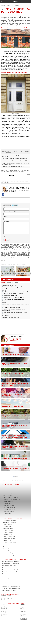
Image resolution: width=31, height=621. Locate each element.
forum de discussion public (7, 248)
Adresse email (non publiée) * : (10, 211)
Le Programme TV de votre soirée (10, 563)
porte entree (15, 171)
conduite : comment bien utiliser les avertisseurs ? (15, 291)
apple (2, 610)
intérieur (22, 616)
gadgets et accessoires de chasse (11, 317)
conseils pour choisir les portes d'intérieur (16, 160)
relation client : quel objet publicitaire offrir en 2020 (15, 312)
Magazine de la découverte (9, 522)
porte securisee (22, 171)
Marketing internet (7, 546)
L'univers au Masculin (8, 532)
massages (3, 606)
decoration (4, 614)
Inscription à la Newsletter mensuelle (11, 582)
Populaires (9, 282)
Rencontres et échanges (8, 555)
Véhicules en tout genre (8, 507)
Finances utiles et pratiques (9, 548)
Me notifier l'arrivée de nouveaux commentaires (15, 236)
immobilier (23, 614)
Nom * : (5, 207)
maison (22, 612)
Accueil (3, 5)
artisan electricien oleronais (10, 285)
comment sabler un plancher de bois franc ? (16, 158)
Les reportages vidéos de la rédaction (12, 569)
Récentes (3, 282)
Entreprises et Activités (8, 509)
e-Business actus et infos (9, 544)
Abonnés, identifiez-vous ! (9, 590)
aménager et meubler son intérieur (10, 273)
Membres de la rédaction (8, 597)
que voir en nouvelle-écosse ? (10, 295)
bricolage (3, 171)
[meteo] (15, 476)
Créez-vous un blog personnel (9, 575)
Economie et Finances (8, 511)
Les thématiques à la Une (8, 580)
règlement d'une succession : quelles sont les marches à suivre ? (15, 467)
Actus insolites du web (8, 550)
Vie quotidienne (6, 513)
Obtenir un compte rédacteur (10, 601)
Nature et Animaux (7, 489)
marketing (23, 611)
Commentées (15, 282)
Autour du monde (6, 487)
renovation (4, 612)
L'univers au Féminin (7, 530)
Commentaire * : (7, 221)
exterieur (7, 171)
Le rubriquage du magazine (9, 578)
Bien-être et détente (7, 501)
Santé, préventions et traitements (11, 499)
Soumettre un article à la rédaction (11, 586)
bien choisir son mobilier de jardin (13, 166)
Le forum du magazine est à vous (10, 573)
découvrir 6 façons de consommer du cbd (13, 297)
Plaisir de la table (7, 534)
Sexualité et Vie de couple (9, 536)
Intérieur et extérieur (7, 503)
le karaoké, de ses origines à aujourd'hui (13, 293)
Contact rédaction (7, 598)
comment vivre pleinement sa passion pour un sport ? (15, 447)
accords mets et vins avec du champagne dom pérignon (12, 374)
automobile (4, 607)
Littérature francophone (8, 493)
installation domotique (15, 117)
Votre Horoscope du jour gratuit (10, 565)
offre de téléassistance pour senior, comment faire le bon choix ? (15, 436)
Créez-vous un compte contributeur (11, 588)
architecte (3, 615)
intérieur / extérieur (13, 5)
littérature (23, 604)
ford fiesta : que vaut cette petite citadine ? (13, 299)
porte (11, 171)
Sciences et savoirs (7, 524)
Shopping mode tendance (8, 538)
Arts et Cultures (6, 491)
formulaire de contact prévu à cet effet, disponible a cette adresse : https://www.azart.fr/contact (15, 255)
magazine (11, 251)
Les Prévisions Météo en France (10, 561)
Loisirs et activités (7, 495)
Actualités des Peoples (8, 553)
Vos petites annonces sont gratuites (11, 567)
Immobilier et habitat (7, 528)
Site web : (5, 216)
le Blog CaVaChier (19, 480)
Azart (15, 2)
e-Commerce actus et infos (9, 542)
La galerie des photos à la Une (10, 571)
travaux (22, 615)
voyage (3, 604)
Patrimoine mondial (7, 526)
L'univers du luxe (6, 540)
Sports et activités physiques (10, 497)
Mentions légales (6, 595)
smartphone (4, 608)
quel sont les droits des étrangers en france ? (14, 287)
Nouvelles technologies (8, 505)
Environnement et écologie (9, 520)
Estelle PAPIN (10, 181)
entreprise (4, 611)
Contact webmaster (7, 599)
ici (5, 137)
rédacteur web (19, 244)
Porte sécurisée (15, 113)
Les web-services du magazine (10, 584)
